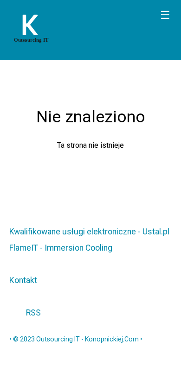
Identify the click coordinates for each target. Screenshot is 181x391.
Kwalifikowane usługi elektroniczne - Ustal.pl (89, 231)
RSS (32, 312)
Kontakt (23, 280)
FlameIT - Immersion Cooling (60, 247)
